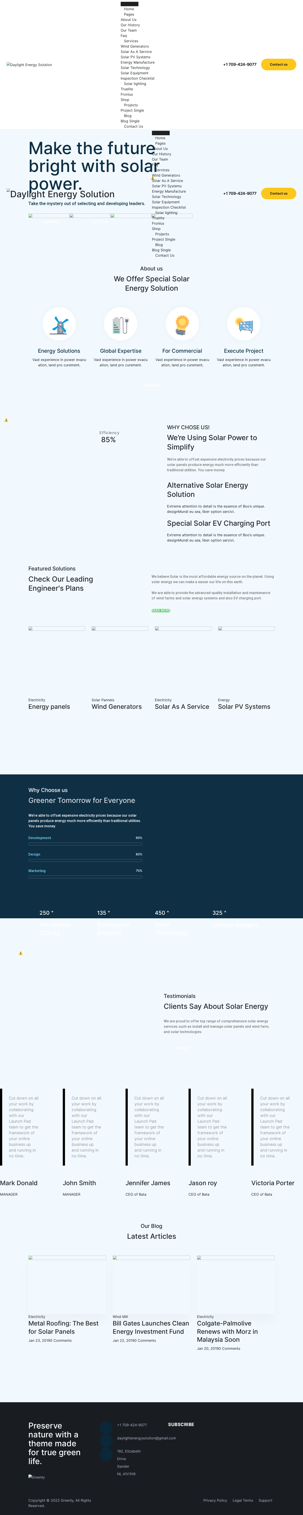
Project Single (132, 110)
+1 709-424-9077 (240, 64)
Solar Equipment (134, 73)
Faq (124, 35)
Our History (130, 25)
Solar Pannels (103, 700)
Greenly (67, 1500)
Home (129, 9)
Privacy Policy (215, 1500)
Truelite (127, 89)
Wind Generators (135, 46)
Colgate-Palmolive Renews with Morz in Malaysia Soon (227, 1331)
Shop (125, 99)
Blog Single (130, 121)
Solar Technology (135, 67)
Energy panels (49, 706)
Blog (128, 115)
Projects (131, 105)
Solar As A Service (136, 51)
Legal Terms (243, 1500)
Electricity (36, 700)
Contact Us (133, 126)
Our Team (129, 30)
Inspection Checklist (138, 78)
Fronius (127, 94)
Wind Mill (120, 1316)
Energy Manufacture (138, 62)
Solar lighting (135, 83)
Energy (224, 700)
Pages (129, 14)
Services (131, 41)
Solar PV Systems (135, 57)
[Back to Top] (294, 1508)
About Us (128, 19)
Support (265, 1500)
